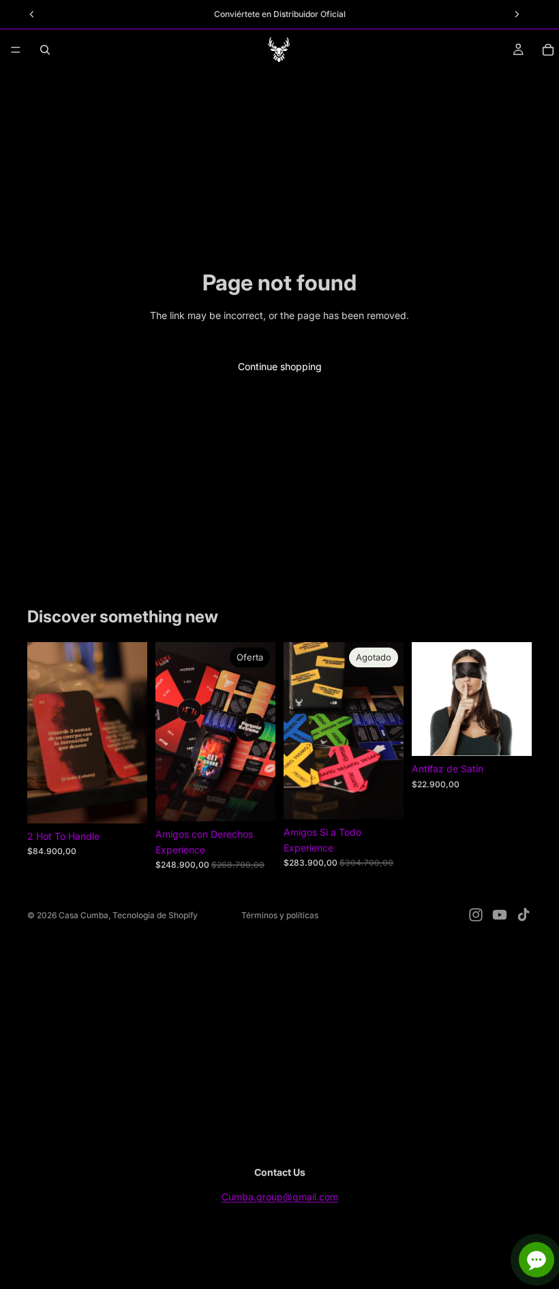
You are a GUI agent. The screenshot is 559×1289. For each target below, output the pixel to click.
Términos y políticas (279, 915)
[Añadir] (126, 802)
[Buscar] (45, 50)
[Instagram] (476, 915)
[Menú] (15, 49)
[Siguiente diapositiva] (132, 733)
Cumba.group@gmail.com (280, 1196)
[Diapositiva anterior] (42, 733)
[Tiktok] (523, 915)
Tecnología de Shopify (155, 915)
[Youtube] (500, 915)
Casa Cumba (83, 915)
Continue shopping (280, 366)
